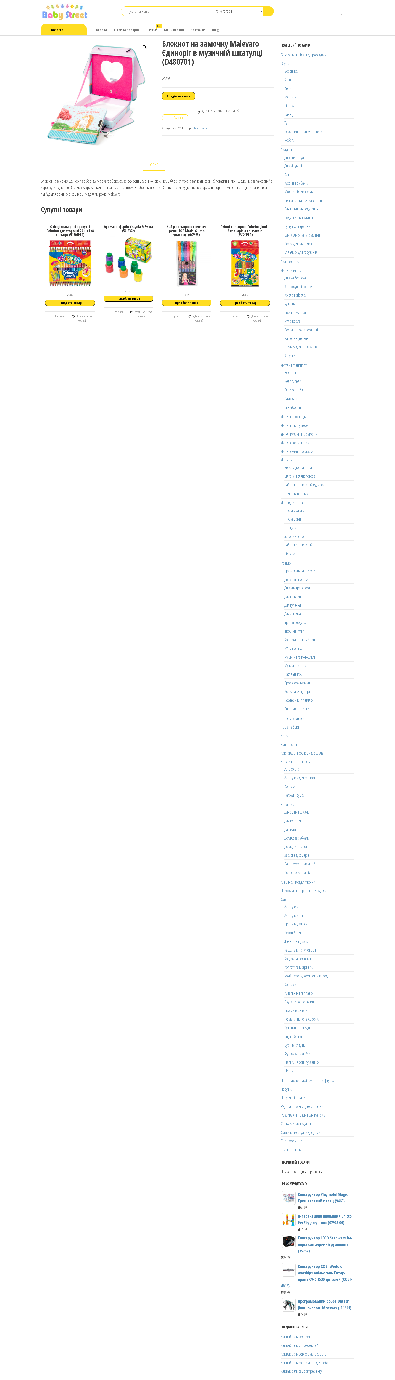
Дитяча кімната (291, 270)
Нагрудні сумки (294, 795)
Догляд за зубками (297, 838)
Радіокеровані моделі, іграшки (302, 1106)
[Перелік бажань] (342, 11)
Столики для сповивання (301, 347)
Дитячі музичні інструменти (299, 434)
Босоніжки (291, 71)
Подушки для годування (300, 217)
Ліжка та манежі (295, 312)
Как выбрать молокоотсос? (299, 1345)
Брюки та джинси (295, 924)
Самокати (290, 398)
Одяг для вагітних (296, 493)
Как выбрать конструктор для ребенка (307, 1362)
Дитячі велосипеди (294, 416)
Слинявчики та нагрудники (302, 235)
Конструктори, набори (299, 639)
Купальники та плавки (298, 993)
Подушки (287, 1089)
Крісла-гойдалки (295, 295)
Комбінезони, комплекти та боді (306, 975)
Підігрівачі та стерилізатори (303, 200)
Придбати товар (178, 96)
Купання (289, 303)
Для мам (286, 460)
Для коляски (292, 596)
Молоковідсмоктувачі (299, 191)
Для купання (292, 605)
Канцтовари (200, 128)
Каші (287, 174)
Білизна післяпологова (299, 476)
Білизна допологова (298, 467)
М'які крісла (292, 321)
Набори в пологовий (298, 545)
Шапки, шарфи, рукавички (301, 1062)
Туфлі (288, 122)
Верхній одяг (293, 932)
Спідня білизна (294, 1036)
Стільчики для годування (301, 252)
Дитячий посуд (294, 157)
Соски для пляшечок (298, 243)
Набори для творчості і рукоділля (303, 890)
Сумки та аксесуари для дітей (300, 1132)
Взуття (285, 63)
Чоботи (289, 140)
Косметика (288, 804)
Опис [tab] (154, 165)
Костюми (290, 984)
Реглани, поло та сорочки (302, 1019)
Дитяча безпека (295, 278)
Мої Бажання (174, 29)
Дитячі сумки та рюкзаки (297, 451)
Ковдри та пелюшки (297, 958)
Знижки (153, 28)
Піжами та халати (295, 1010)
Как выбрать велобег (295, 1336)
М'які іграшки (293, 648)
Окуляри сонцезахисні (299, 1002)
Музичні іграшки (295, 665)
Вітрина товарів (126, 29)
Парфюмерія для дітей (299, 864)
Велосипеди (292, 381)
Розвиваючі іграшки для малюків (303, 1115)
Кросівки (290, 97)
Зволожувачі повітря (298, 286)
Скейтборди (292, 407)
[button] (145, 47)
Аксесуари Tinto (295, 915)
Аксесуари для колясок (299, 777)
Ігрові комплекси (292, 718)
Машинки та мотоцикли (300, 657)
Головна (101, 29)
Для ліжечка (292, 614)
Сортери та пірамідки (298, 700)
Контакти (198, 29)
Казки (284, 735)
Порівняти (60, 316)
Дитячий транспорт (294, 365)
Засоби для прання (297, 536)
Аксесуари (291, 906)
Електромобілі (294, 390)
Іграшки (286, 563)
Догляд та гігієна (292, 502)
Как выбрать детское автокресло (303, 1354)
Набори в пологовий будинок (304, 484)
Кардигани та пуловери (300, 950)
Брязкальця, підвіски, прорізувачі (304, 55)
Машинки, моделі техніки (298, 882)
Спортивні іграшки (296, 709)
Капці (287, 79)
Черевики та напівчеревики (303, 131)
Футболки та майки (297, 1053)
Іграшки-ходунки (295, 622)
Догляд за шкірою (296, 846)
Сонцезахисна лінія (297, 872)
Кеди (287, 88)
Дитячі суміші (293, 165)
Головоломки (290, 261)
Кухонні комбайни (296, 183)
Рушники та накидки (297, 1027)
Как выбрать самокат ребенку (301, 1371)
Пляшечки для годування (301, 209)
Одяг (284, 899)
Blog (215, 29)
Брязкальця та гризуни (299, 570)
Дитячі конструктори (294, 425)
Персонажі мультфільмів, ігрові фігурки (307, 1080)
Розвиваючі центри (297, 691)
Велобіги (290, 372)
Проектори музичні (297, 683)
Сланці (288, 114)
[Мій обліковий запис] (348, 11)
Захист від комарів (296, 855)
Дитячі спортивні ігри (295, 442)
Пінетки (289, 105)
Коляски (289, 786)
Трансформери (291, 1140)
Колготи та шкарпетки (299, 967)
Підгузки (289, 553)
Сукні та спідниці (295, 1045)
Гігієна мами (292, 519)
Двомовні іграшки (296, 579)
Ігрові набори (290, 727)
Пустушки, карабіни (297, 226)
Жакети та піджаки (296, 941)
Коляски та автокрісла (296, 761)
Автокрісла (291, 769)
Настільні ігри (293, 674)
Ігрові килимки (294, 631)
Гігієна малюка (294, 510)
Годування (288, 149)
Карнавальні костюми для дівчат (303, 753)
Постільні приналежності (301, 329)
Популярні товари (293, 1097)
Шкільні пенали (291, 1149)
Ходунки (289, 355)
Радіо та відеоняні (296, 338)
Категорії (58, 29)
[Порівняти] (335, 11)
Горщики (290, 527)
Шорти (288, 1071)
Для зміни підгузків (297, 812)
